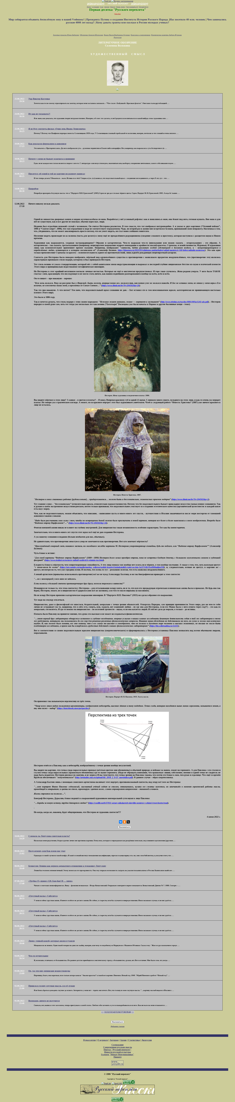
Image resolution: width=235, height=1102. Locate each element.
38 (124, 1012)
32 (108, 1012)
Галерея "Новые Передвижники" (117, 1054)
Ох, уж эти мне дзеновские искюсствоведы (49, 971)
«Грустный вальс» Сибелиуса (43, 896)
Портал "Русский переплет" (117, 1050)
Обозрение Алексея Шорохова (91, 35)
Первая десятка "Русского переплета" (117, 9)
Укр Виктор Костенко (39, 99)
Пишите (118, 1057)
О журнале (102, 1040)
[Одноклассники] (124, 822)
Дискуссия (117, 37)
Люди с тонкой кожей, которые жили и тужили (51, 941)
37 (121, 1012)
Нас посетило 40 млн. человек (187, 19)
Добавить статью (117, 1026)
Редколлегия (89, 1040)
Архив (123, 1040)
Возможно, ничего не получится (44, 1001)
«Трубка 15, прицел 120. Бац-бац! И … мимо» (50, 881)
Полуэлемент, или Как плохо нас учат (46, 851)
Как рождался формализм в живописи (47, 144)
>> (132, 1012)
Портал (89, 7)
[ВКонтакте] (120, 822)
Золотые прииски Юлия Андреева (66, 35)
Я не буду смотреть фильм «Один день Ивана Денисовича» (57, 129)
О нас (101, 7)
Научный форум (143, 7)
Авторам (106, 7)
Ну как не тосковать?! (39, 114)
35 (116, 1012)
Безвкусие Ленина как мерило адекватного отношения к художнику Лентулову (67, 866)
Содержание (95, 7)
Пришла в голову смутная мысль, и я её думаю (51, 986)
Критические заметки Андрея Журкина (166, 35)
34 (113, 1012)
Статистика (134, 1040)
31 (105, 1012)
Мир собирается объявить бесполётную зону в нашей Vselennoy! (47, 19)
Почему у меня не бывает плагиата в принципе (51, 159)
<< (102, 1012)
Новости (112, 7)
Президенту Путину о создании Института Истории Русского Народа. (127, 19)
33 (111, 1012)
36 (119, 1012)
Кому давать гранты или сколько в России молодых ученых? (132, 22)
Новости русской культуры (117, 1052)
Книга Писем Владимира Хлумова (117, 35)
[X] (128, 822)
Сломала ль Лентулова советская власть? (49, 836)
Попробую (33, 189)
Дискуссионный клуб (132, 7)
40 (130, 1012)
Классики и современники (140, 35)
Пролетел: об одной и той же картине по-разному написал (56, 174)
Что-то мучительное (38, 956)
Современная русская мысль (117, 1047)
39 (127, 1012)
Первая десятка (120, 7)
